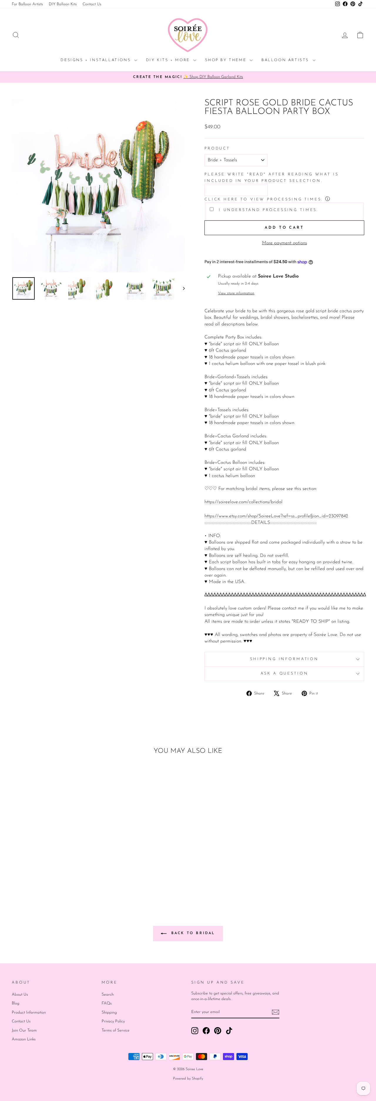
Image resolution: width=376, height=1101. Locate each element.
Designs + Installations (96, 60)
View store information (236, 293)
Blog (15, 1003)
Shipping (109, 1012)
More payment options (284, 243)
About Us (20, 995)
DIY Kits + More (169, 60)
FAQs (107, 1003)
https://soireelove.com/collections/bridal (243, 502)
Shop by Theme (226, 60)
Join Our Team (24, 1030)
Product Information (29, 1012)
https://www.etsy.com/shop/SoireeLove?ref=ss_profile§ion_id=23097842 (276, 516)
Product (217, 148)
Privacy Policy (113, 1021)
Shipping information (284, 659)
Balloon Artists (286, 60)
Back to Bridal (192, 933)
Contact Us (92, 4)
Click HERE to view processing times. (263, 199)
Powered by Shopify (188, 1078)
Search (108, 995)
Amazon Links (24, 1039)
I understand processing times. (267, 210)
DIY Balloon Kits (63, 4)
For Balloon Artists (27, 4)
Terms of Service (116, 1030)
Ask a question (284, 673)
